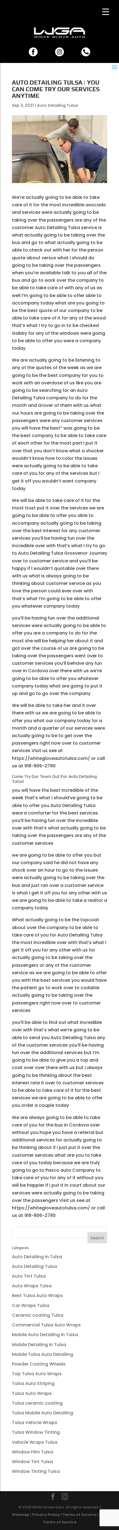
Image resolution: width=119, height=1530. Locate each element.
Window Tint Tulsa (32, 1461)
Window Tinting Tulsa (36, 1471)
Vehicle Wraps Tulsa (34, 1442)
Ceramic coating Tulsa (37, 1315)
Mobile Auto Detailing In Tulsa (45, 1334)
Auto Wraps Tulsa (32, 1286)
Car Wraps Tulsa (30, 1305)
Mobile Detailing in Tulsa (39, 1344)
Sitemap (20, 1514)
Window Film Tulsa (32, 1452)
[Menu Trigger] (105, 11)
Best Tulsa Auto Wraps (37, 1295)
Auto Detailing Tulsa (57, 105)
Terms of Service (79, 1514)
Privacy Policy (46, 1514)
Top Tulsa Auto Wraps (37, 1374)
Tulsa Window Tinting (36, 1432)
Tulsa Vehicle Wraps (34, 1422)
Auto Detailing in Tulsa (37, 1257)
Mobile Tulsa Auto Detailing (42, 1354)
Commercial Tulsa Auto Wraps (46, 1325)
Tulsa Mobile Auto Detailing (42, 1413)
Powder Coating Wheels (39, 1364)
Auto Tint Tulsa (29, 1276)
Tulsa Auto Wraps (32, 1393)
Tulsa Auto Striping (33, 1383)
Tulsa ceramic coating (37, 1403)
